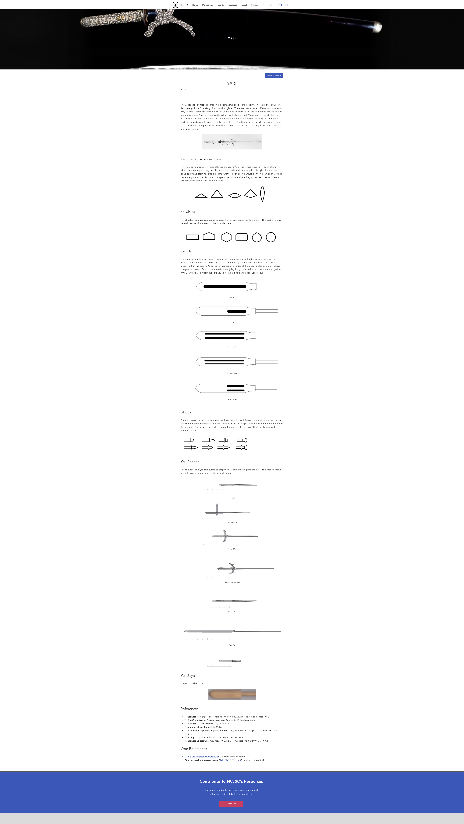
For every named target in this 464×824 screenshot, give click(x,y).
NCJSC (184, 5)
